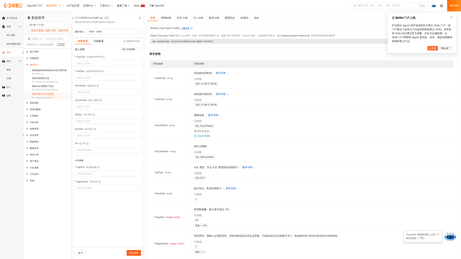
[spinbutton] (108, 150)
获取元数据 (37, 30)
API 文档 (10, 35)
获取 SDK (51, 30)
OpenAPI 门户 (34, 5)
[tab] (83, 41)
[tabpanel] (108, 147)
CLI (8, 87)
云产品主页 (11, 18)
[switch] (60, 44)
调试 (8, 52)
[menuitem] (11, 18)
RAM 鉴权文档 (13, 43)
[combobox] (105, 63)
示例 (8, 78)
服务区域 (63, 30)
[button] (139, 148)
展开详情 (221, 73)
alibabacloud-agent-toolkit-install (296, 35)
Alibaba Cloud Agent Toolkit (162, 35)
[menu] (11, 57)
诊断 (8, 95)
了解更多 (185, 28)
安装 (8, 69)
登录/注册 (454, 5)
